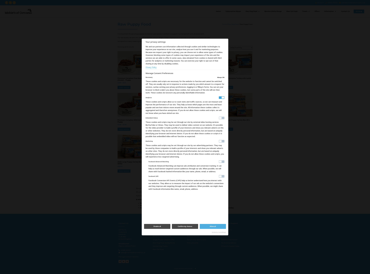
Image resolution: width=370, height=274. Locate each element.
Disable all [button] (157, 226)
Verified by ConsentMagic (219, 232)
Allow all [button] (213, 226)
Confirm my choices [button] (185, 226)
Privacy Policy (151, 67)
